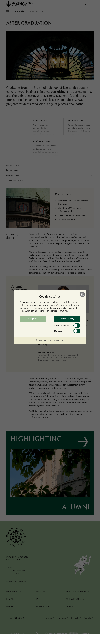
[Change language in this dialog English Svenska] (82, 294)
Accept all (32, 318)
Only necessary (67, 318)
